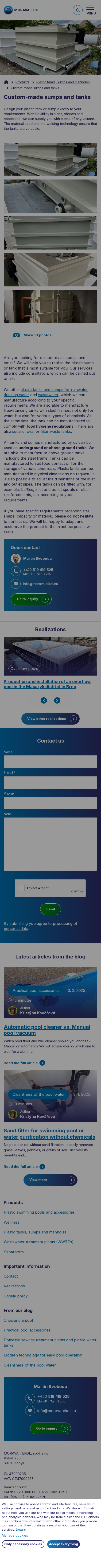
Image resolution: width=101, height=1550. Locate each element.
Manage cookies (15, 1535)
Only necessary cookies (23, 1544)
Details (21, 1529)
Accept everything (63, 1544)
